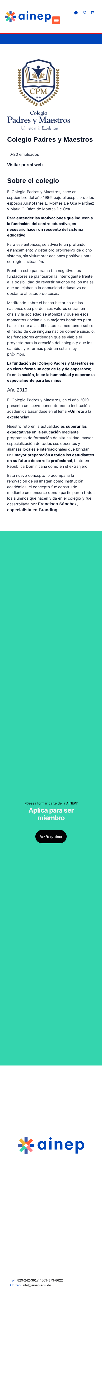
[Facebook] (75, 12)
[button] (56, 20)
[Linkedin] (92, 12)
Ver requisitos (51, 837)
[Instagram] (84, 12)
